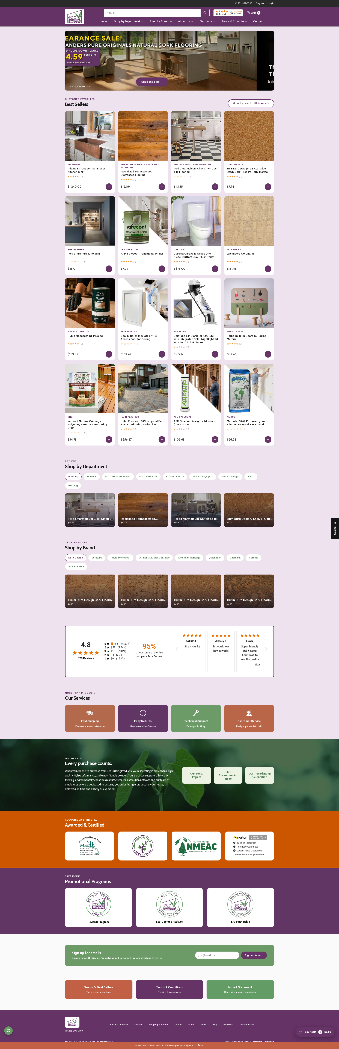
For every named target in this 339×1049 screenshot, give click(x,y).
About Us (184, 21)
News (204, 1024)
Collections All (246, 1024)
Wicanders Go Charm (240, 253)
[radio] (117, 643)
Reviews (228, 1024)
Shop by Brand (159, 21)
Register (260, 3)
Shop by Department (127, 21)
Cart (255, 12)
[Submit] (205, 13)
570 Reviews (86, 658)
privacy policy (186, 1045)
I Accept (201, 1045)
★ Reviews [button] (335, 528)
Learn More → (169, 81)
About (191, 1024)
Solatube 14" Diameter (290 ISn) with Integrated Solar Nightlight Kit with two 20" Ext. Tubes (196, 339)
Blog (215, 1024)
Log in (271, 3)
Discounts (206, 21)
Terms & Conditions (234, 21)
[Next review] (266, 649)
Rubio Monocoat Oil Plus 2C (85, 335)
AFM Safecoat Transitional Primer (142, 253)
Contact (258, 21)
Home (104, 21)
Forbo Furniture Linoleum (84, 253)
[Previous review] (176, 649)
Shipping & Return (158, 1024)
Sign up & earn (254, 955)
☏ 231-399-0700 (243, 3)
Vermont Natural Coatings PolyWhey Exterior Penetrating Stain (87, 424)
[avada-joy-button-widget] (8, 1030)
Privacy (138, 1024)
